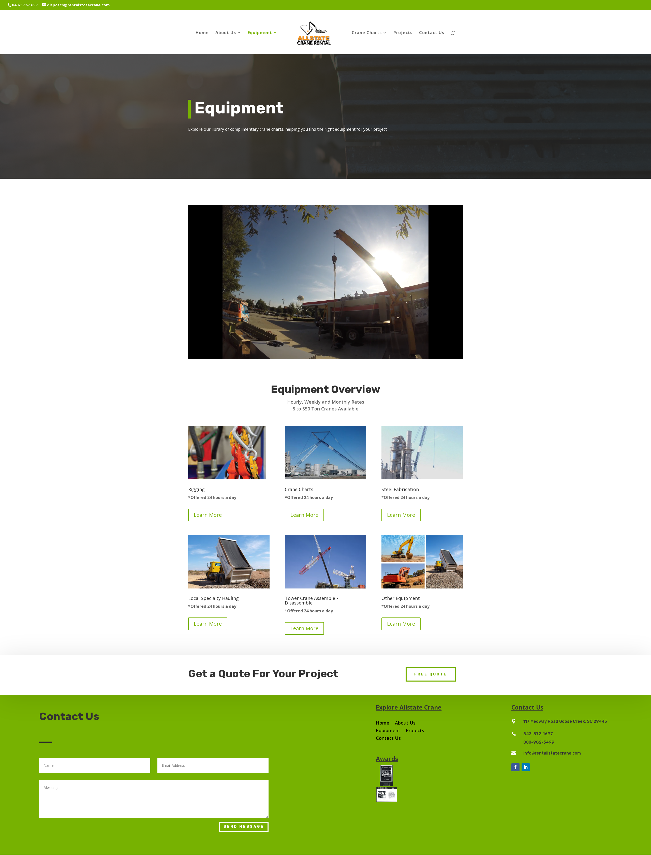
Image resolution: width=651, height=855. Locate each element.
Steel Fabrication (400, 489)
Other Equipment (400, 598)
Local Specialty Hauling (213, 598)
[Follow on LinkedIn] (526, 767)
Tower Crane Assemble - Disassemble (311, 600)
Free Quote (430, 674)
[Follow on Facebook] (515, 767)
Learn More (208, 514)
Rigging (196, 489)
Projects (402, 33)
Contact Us (431, 33)
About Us (225, 33)
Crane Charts (299, 489)
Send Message (244, 826)
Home (202, 33)
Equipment (260, 33)
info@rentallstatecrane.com (552, 753)
